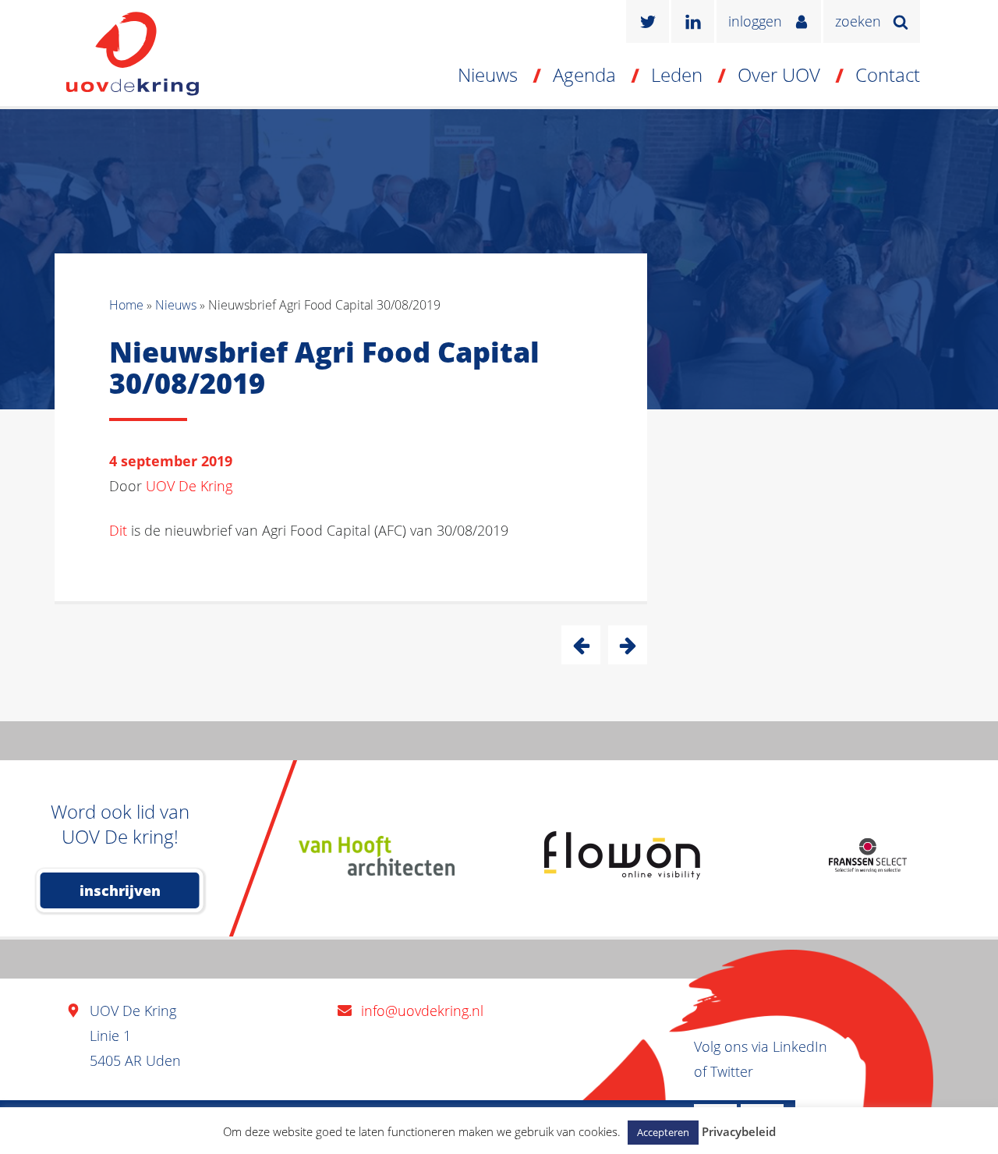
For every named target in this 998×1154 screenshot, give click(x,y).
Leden (676, 74)
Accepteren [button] (663, 1132)
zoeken (858, 21)
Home (126, 304)
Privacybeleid (739, 1131)
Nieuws (488, 74)
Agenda (584, 74)
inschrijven (120, 890)
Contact (887, 74)
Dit (118, 530)
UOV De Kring (189, 485)
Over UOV (779, 74)
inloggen (755, 21)
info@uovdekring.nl (422, 1010)
